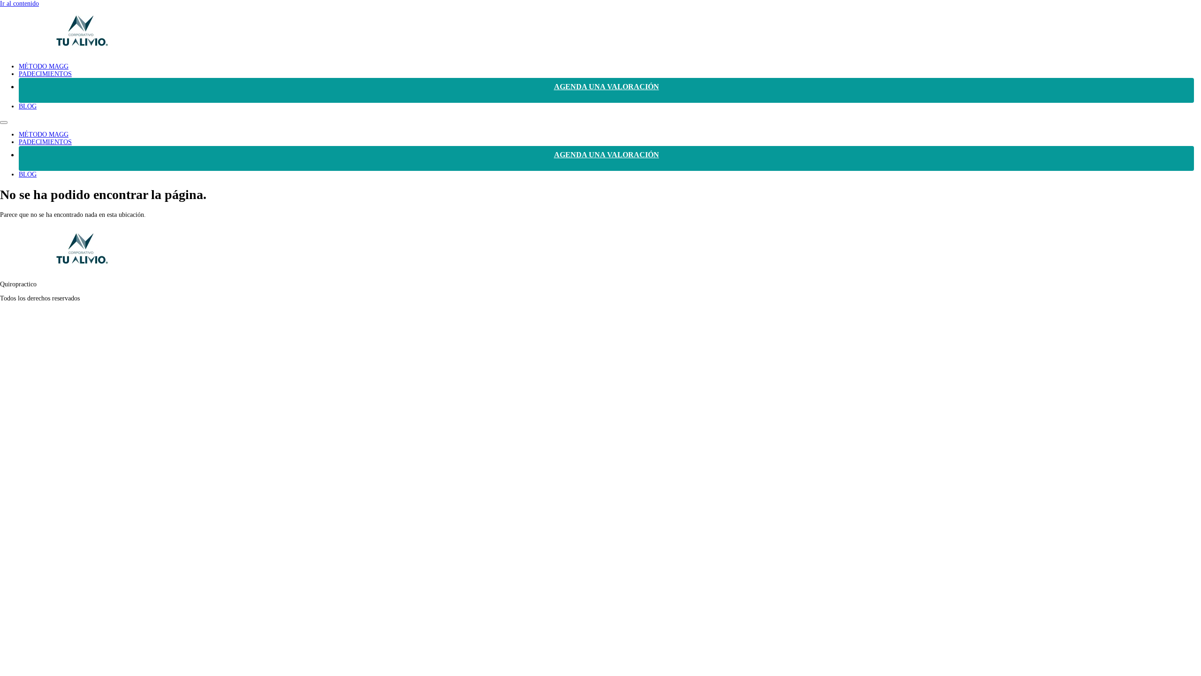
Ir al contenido (19, 3)
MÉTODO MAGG (43, 66)
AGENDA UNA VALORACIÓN (606, 87)
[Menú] (4, 122)
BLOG (28, 106)
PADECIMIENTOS (45, 73)
